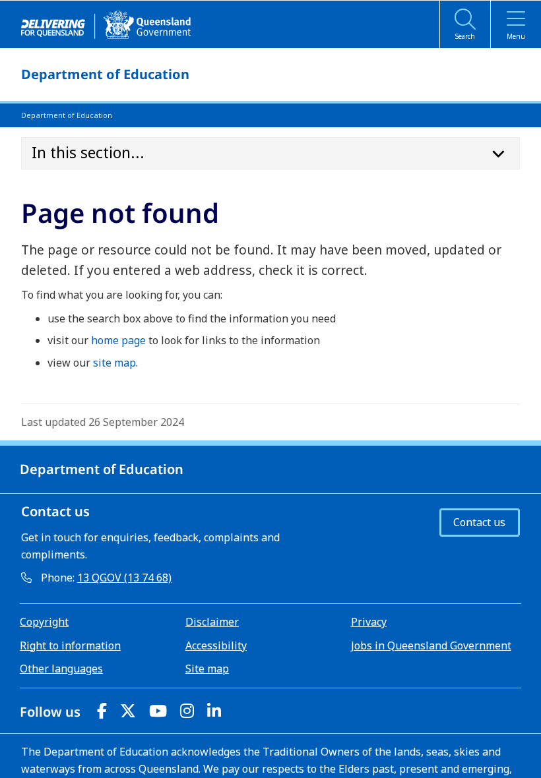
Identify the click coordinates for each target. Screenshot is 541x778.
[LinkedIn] (214, 710)
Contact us (479, 522)
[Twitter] (128, 710)
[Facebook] (101, 710)
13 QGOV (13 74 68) (124, 577)
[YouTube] (158, 710)
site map (114, 362)
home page (118, 340)
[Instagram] (187, 710)
